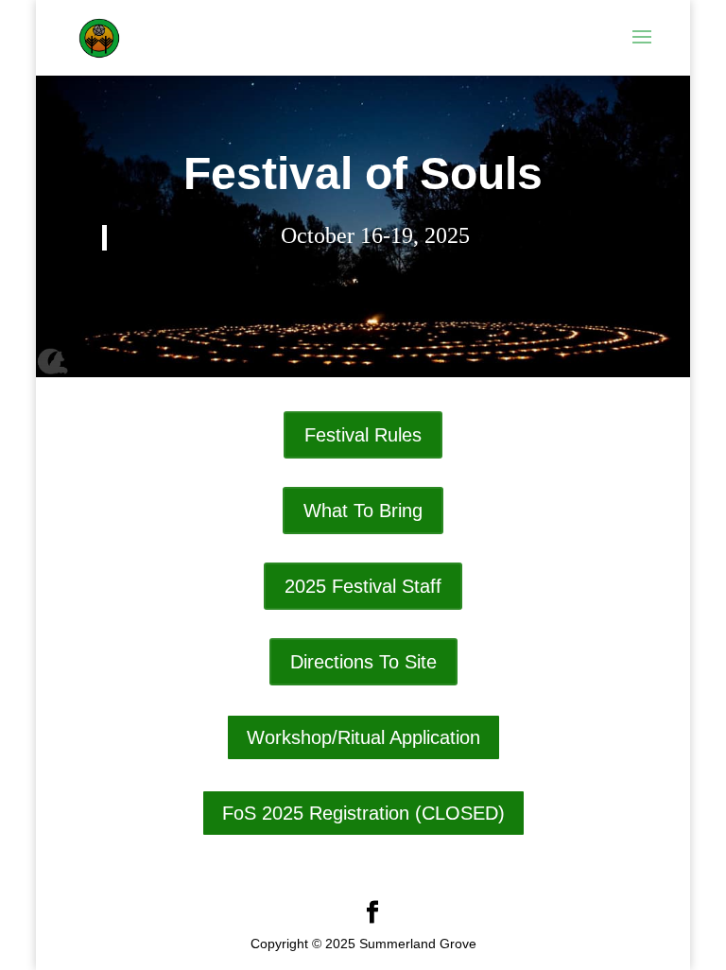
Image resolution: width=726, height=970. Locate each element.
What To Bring (363, 510)
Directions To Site (363, 661)
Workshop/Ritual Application (363, 737)
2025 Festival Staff (363, 586)
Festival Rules (363, 434)
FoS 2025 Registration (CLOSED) (363, 813)
